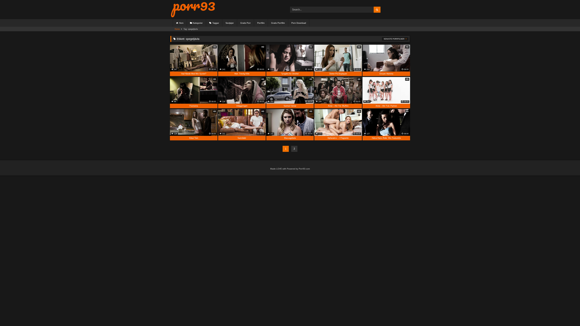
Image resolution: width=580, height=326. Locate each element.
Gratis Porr (245, 23)
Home (177, 29)
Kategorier (198, 23)
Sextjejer (230, 23)
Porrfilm (261, 23)
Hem (181, 23)
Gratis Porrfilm (278, 23)
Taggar (215, 23)
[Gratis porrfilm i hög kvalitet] (193, 9)
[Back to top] (571, 317)
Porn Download (298, 23)
